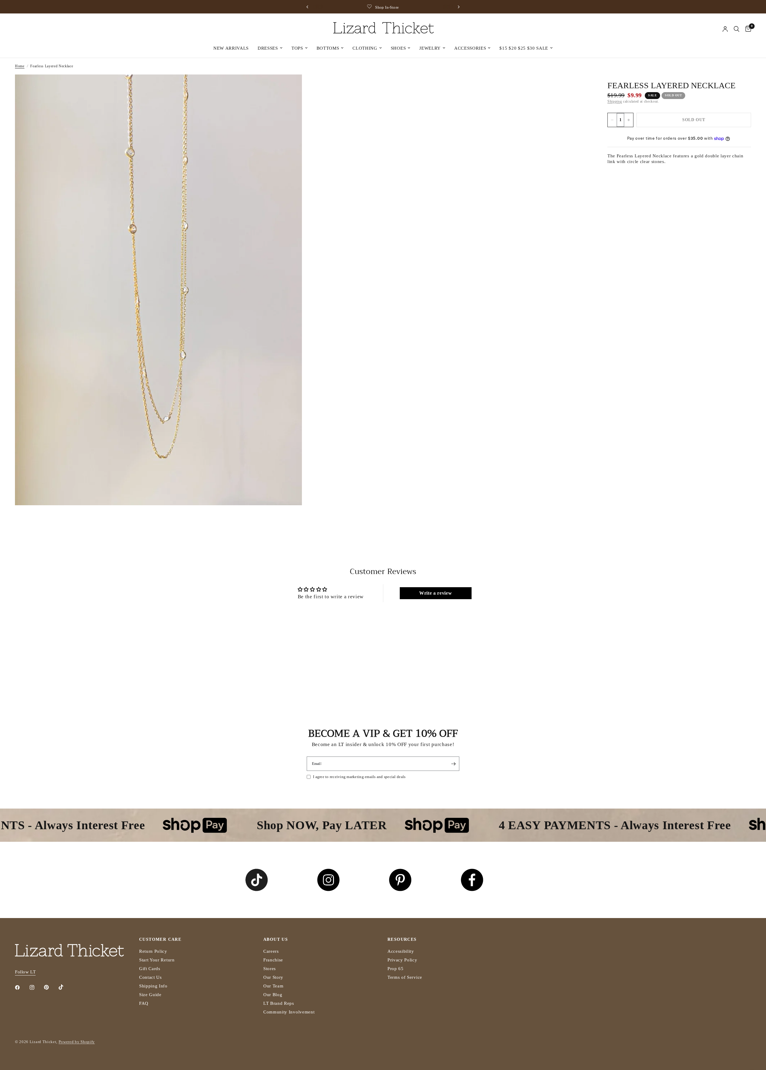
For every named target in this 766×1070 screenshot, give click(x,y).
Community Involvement (288, 1012)
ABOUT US (275, 939)
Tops (297, 48)
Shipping (614, 101)
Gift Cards (149, 968)
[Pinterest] (50, 987)
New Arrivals (231, 48)
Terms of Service (404, 977)
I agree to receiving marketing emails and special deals (359, 776)
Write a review (435, 593)
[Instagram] (36, 987)
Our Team (273, 986)
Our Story (273, 977)
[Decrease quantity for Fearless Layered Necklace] (612, 120)
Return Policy (153, 951)
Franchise (273, 960)
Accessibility (400, 951)
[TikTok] (65, 987)
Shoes (398, 48)
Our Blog (272, 994)
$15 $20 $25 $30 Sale (523, 48)
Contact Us (150, 977)
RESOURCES (402, 939)
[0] (746, 29)
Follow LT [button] (25, 971)
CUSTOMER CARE (160, 939)
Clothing (364, 48)
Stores (269, 968)
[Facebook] (21, 987)
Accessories (470, 48)
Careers (271, 951)
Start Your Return (157, 960)
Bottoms (328, 48)
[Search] (736, 29)
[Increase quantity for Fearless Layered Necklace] (628, 120)
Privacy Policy (402, 960)
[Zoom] (289, 87)
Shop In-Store (387, 7)
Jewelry (430, 48)
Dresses (268, 48)
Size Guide (150, 994)
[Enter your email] (453, 764)
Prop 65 (395, 968)
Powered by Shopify (77, 1041)
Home (20, 66)
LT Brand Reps (278, 1003)
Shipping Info (153, 986)
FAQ (143, 1003)
